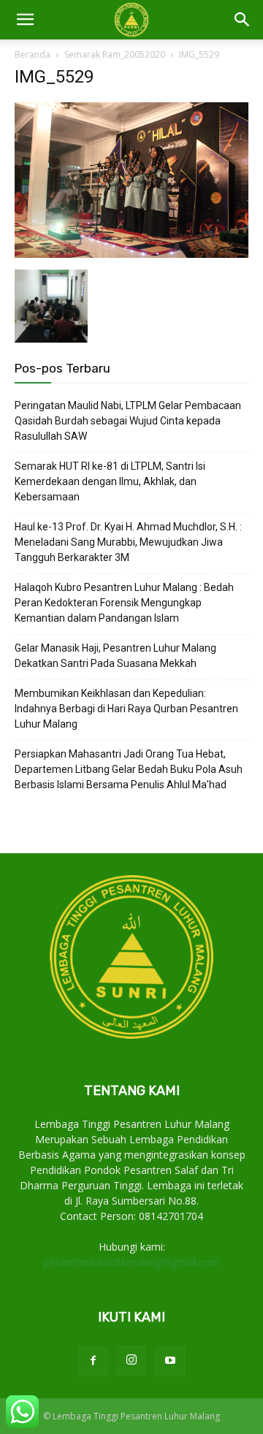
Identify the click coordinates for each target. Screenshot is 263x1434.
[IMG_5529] (131, 254)
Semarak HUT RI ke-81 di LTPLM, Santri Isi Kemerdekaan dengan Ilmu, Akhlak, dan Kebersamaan (110, 481)
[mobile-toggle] (24, 19)
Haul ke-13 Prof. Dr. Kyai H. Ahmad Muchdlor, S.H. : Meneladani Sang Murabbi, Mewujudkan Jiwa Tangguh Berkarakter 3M (128, 542)
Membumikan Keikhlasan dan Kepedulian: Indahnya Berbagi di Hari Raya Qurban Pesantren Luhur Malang (126, 708)
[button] (242, 19)
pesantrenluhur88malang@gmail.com (132, 1262)
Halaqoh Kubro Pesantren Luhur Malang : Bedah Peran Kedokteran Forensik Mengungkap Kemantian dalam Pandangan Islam (124, 602)
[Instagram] (131, 1361)
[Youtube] (170, 1361)
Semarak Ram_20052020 (114, 54)
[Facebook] (92, 1361)
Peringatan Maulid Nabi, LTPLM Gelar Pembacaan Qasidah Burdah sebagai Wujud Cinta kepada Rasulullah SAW (128, 421)
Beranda (32, 54)
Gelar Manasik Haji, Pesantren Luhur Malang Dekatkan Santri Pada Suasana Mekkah (115, 655)
